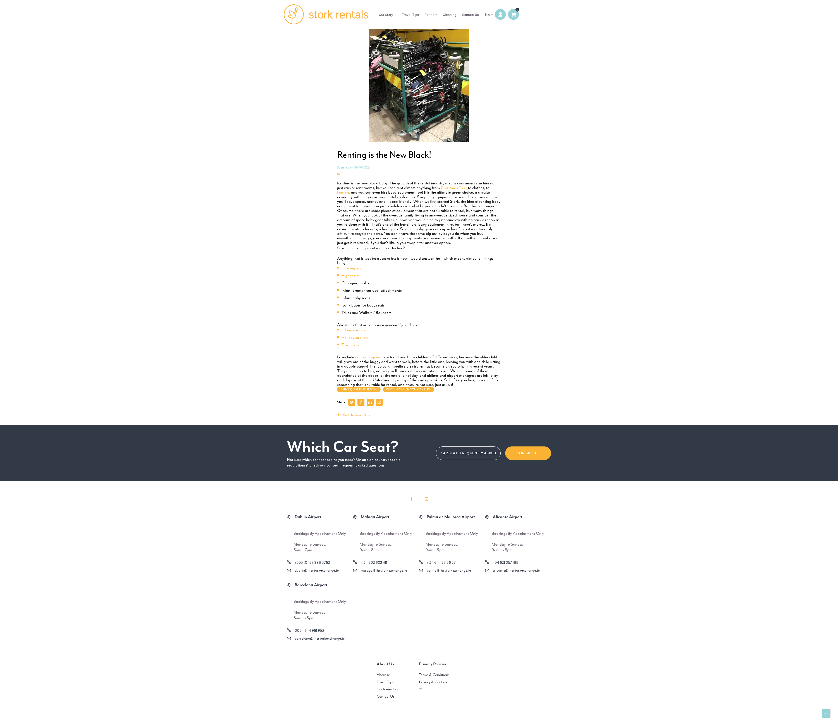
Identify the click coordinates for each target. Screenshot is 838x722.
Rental (341, 174)
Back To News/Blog (356, 415)
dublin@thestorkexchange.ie (317, 570)
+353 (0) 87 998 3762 (312, 562)
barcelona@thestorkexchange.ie (320, 638)
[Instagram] (426, 499)
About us (384, 674)
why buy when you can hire (408, 389)
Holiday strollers (355, 337)
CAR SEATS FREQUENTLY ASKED (468, 453)
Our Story (386, 15)
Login (500, 14)
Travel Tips (410, 15)
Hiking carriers (353, 330)
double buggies (368, 357)
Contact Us (470, 15)
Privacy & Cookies (433, 681)
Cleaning (450, 15)
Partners (430, 15)
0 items (513, 14)
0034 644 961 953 (309, 630)
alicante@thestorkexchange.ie (516, 570)
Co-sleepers (351, 268)
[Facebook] (411, 499)
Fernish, (343, 192)
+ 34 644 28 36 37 (441, 562)
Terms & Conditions (434, 674)
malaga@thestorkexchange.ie (384, 570)
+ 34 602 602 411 (374, 562)
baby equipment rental (358, 389)
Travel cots (350, 344)
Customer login (388, 689)
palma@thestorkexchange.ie (449, 570)
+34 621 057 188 (506, 562)
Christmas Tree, (454, 187)
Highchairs (350, 275)
